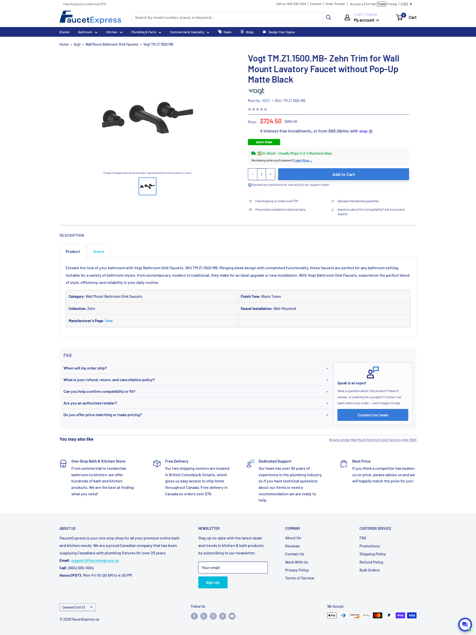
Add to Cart (343, 174)
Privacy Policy (297, 570)
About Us (293, 537)
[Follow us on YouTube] (232, 615)
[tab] (73, 251)
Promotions (369, 545)
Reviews (292, 545)
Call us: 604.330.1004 (291, 4)
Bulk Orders (369, 570)
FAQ (362, 537)
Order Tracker (335, 4)
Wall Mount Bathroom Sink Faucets (112, 44)
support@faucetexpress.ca (95, 560)
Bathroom (85, 32)
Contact (316, 4)
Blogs (250, 32)
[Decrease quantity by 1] (252, 174)
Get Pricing (373, 4)
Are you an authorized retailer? (90, 403)
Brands (64, 32)
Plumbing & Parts (143, 32)
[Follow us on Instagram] (213, 615)
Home (64, 44)
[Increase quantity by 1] (270, 174)
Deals (227, 32)
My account (364, 19)
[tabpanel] (238, 297)
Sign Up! (213, 582)
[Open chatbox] (465, 625)
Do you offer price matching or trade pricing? (102, 414)
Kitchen (111, 32)
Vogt (77, 44)
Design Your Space (281, 32)
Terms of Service (299, 577)
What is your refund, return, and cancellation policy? (109, 379)
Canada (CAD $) (73, 607)
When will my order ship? (85, 368)
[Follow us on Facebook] (194, 615)
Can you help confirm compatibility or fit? (99, 391)
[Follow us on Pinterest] (222, 615)
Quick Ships (264, 142)
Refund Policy (371, 562)
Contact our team (373, 414)
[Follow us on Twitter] (203, 615)
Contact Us (294, 553)
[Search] (328, 17)
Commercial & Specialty (187, 32)
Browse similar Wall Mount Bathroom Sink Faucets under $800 (372, 440)
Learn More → (303, 160)
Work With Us (296, 562)
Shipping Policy (372, 553)
